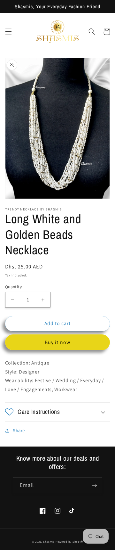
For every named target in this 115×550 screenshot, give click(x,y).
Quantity (13, 287)
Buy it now (57, 342)
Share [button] (19, 430)
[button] (8, 31)
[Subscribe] (94, 485)
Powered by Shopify (69, 542)
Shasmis (49, 542)
